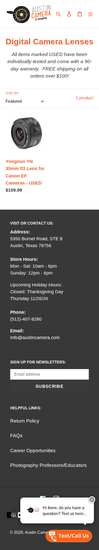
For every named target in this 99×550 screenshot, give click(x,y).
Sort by (12, 93)
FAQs (16, 435)
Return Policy (24, 421)
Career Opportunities (33, 450)
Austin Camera (38, 532)
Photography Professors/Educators (48, 465)
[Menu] (90, 14)
